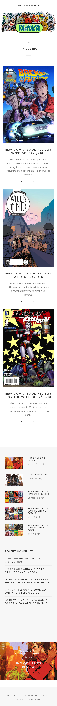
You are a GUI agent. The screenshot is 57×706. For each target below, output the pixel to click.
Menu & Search (28, 5)
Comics (23, 108)
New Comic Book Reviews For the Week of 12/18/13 (28, 395)
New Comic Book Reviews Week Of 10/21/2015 (28, 151)
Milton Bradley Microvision (23, 560)
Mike (8, 589)
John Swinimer (15, 600)
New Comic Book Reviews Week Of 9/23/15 (28, 275)
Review (34, 108)
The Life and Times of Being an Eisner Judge (27, 581)
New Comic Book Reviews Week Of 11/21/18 (26, 602)
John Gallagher (16, 579)
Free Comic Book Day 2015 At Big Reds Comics (26, 591)
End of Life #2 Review (28, 665)
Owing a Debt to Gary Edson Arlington (24, 571)
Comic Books (37, 104)
